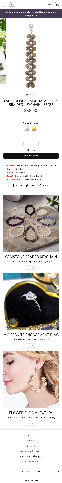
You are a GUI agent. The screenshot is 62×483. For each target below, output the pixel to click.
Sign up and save (31, 471)
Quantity (31, 138)
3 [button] (33, 95)
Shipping (31, 445)
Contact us (31, 435)
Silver (26, 128)
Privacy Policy (31, 461)
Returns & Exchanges (31, 456)
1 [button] (27, 95)
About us (31, 440)
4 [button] (35, 95)
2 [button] (30, 95)
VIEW (31, 267)
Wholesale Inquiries (31, 451)
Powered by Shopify (31, 480)
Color (31, 123)
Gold (34, 128)
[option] (31, 13)
